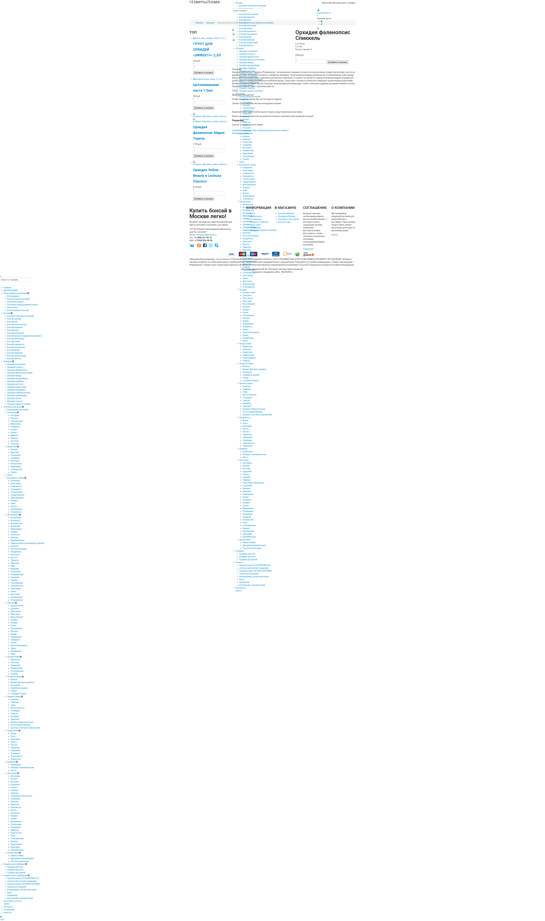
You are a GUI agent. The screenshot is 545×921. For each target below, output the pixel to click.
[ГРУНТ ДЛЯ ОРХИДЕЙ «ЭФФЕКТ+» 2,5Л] (209, 38)
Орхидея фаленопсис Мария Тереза (209, 132)
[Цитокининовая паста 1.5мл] (207, 79)
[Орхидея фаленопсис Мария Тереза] (210, 115)
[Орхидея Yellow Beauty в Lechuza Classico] (210, 163)
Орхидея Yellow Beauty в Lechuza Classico (207, 175)
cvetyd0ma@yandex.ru (206, 235)
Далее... (335, 235)
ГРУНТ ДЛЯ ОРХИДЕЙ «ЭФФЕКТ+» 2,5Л (207, 49)
